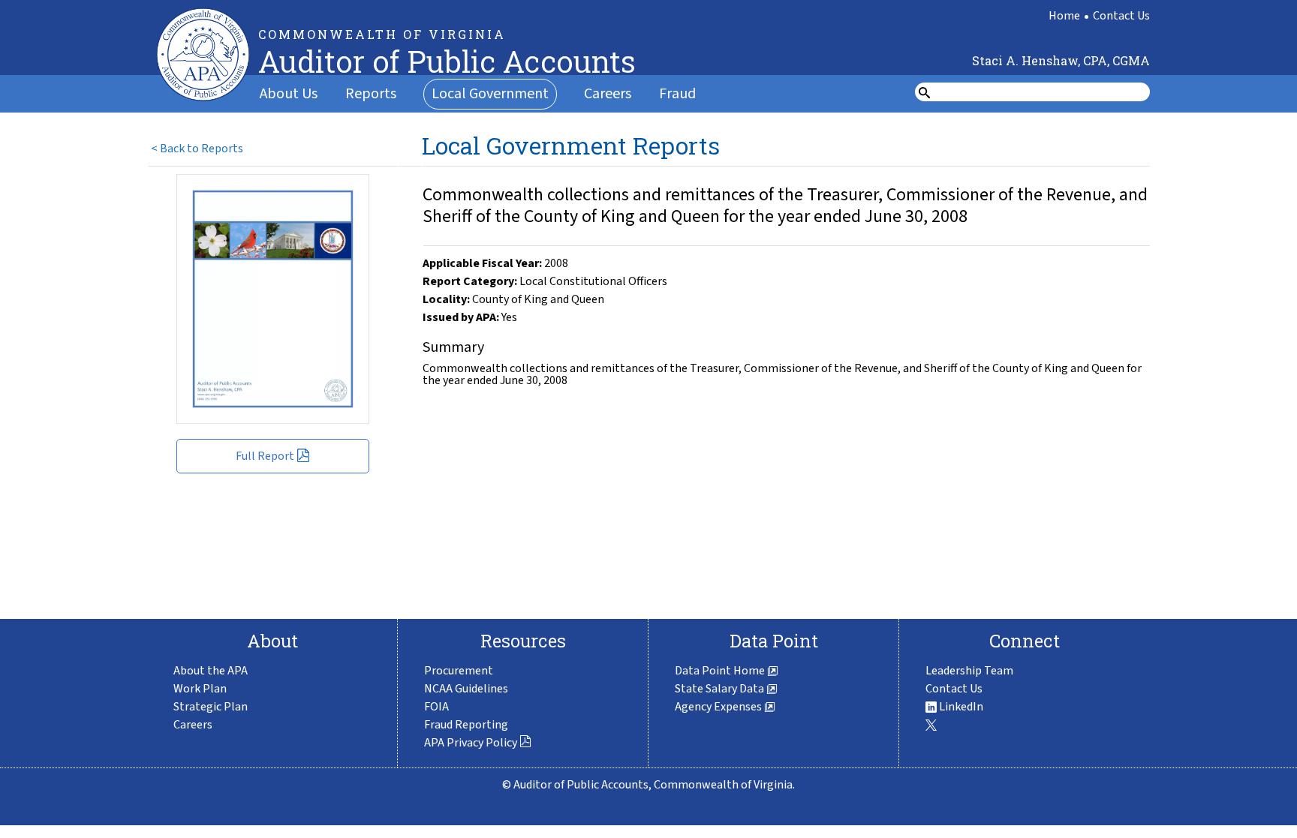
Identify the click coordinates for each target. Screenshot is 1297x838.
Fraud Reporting (466, 724)
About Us (288, 93)
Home (1064, 16)
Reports (370, 93)
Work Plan (200, 688)
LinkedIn (960, 706)
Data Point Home (721, 670)
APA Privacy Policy (470, 742)
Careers (607, 93)
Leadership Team (969, 670)
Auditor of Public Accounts (447, 61)
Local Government (490, 93)
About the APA (210, 670)
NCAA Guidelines (466, 688)
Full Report (265, 456)
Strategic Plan (210, 706)
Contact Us (1121, 16)
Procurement (458, 670)
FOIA (436, 706)
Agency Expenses (719, 706)
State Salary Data (720, 688)
